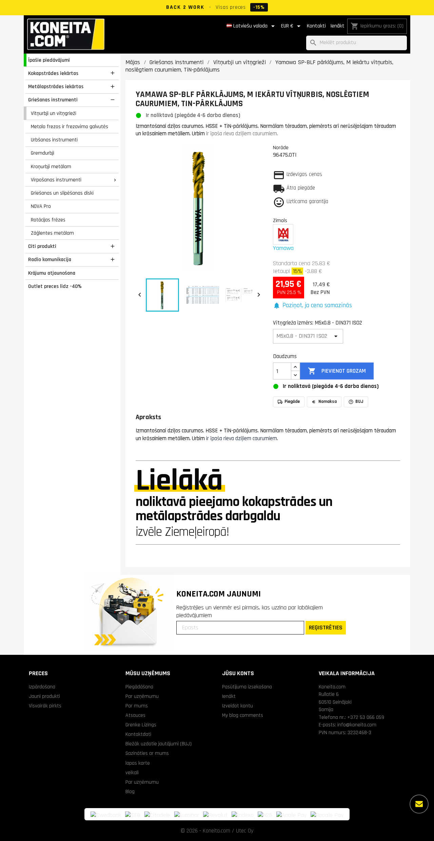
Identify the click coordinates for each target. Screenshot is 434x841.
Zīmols (280, 220)
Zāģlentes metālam (52, 233)
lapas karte (137, 763)
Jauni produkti (44, 696)
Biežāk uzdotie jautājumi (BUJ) (158, 743)
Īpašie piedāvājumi (49, 60)
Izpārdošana (42, 686)
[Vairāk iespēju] (419, 804)
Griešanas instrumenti (53, 99)
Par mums (136, 705)
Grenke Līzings (140, 724)
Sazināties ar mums (147, 753)
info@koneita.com (356, 724)
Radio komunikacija (49, 259)
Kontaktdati (138, 734)
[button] (312, 306)
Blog (130, 791)
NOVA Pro (41, 206)
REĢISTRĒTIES (325, 627)
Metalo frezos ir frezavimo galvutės (69, 126)
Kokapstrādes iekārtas (53, 73)
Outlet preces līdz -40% (55, 286)
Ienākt (337, 26)
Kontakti (316, 26)
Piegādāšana (139, 686)
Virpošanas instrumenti (56, 179)
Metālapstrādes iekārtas (55, 86)
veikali (132, 772)
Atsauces (135, 715)
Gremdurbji (42, 153)
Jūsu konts (238, 673)
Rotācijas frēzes (48, 219)
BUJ (359, 401)
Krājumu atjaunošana (51, 273)
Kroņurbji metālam (51, 166)
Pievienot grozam (337, 371)
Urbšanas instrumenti (54, 139)
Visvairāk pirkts (45, 705)
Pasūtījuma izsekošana (247, 686)
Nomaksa (327, 401)
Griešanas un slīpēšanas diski (62, 193)
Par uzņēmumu (142, 696)
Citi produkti (42, 246)
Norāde (281, 147)
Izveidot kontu (237, 705)
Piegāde (292, 401)
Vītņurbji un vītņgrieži (53, 113)
